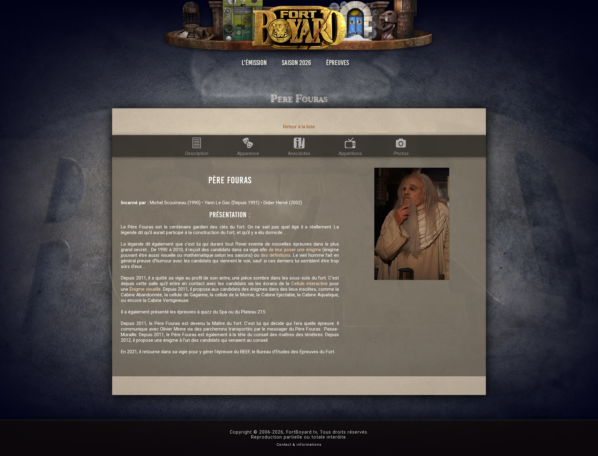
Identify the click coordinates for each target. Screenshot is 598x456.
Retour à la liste (299, 126)
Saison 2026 (296, 63)
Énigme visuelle (145, 289)
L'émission (254, 63)
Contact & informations (299, 445)
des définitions (276, 255)
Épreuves (337, 63)
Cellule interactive (309, 283)
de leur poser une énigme (295, 249)
